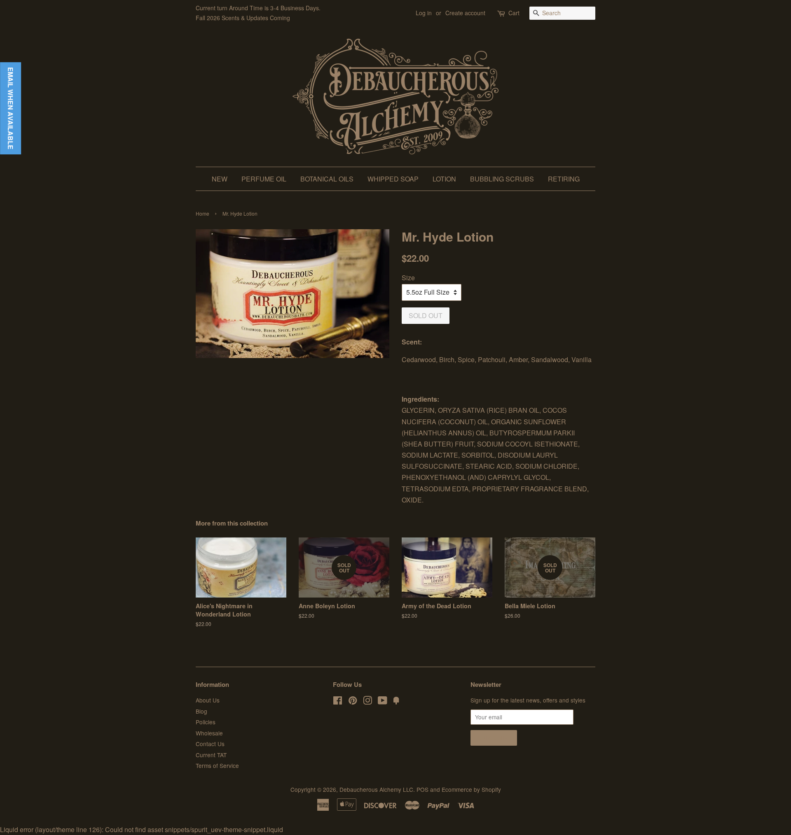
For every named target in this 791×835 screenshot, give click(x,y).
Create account (465, 13)
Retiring (564, 179)
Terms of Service (217, 765)
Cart (514, 13)
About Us (208, 700)
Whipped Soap (393, 179)
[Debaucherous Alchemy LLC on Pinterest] (352, 702)
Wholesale (209, 733)
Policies (205, 722)
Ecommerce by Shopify (471, 789)
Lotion (444, 179)
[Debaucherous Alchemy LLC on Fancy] (396, 702)
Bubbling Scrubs (502, 179)
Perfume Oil (263, 179)
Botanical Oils (326, 179)
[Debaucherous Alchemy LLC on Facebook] (337, 702)
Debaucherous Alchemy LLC (376, 789)
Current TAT (211, 755)
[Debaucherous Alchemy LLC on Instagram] (367, 702)
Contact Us (210, 744)
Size (408, 277)
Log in (424, 13)
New (219, 179)
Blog (201, 711)
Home (202, 213)
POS (422, 789)
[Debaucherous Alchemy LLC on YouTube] (382, 702)
